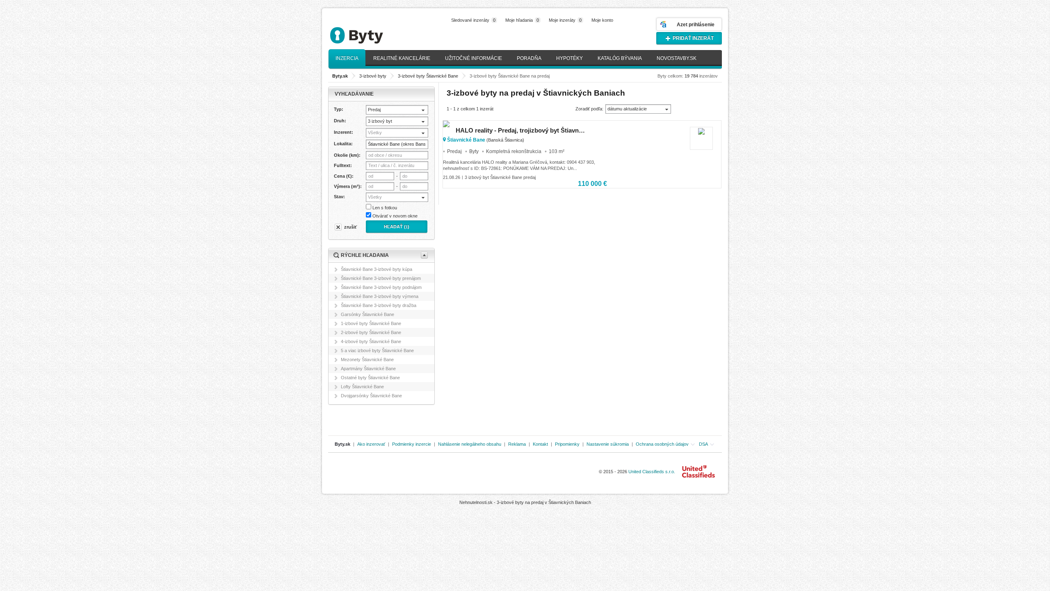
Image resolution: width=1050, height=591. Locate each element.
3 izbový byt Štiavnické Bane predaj (500, 177)
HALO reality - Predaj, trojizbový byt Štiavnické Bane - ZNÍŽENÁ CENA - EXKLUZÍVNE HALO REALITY (520, 130)
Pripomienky (567, 444)
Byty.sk (342, 444)
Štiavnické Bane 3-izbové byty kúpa (376, 269)
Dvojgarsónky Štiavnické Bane (371, 395)
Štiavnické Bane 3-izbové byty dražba (378, 305)
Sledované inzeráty (473, 20)
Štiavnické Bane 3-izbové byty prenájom (381, 278)
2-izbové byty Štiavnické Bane (371, 332)
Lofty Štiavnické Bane (362, 386)
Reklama (517, 444)
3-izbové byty (372, 75)
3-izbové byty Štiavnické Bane (428, 75)
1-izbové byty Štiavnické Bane (371, 323)
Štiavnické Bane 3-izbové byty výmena (379, 296)
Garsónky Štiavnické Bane (367, 314)
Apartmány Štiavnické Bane (368, 368)
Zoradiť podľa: (589, 108)
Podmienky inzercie (411, 444)
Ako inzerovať (371, 444)
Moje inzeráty (565, 20)
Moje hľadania (522, 20)
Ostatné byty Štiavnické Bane (370, 377)
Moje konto (602, 20)
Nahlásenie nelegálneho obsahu (469, 444)
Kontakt (540, 444)
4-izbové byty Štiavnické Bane (371, 341)
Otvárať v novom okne (395, 215)
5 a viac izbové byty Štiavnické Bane (377, 350)
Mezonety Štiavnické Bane (367, 359)
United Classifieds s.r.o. (651, 471)
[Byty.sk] (369, 31)
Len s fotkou (384, 207)
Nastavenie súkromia (608, 444)
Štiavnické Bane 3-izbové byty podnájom (381, 287)
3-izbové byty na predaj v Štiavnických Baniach (544, 502)
